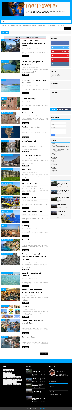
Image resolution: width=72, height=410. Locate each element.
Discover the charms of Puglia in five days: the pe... (61, 150)
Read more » (26, 56)
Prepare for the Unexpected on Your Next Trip (62, 213)
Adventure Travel (38, 25)
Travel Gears (8, 372)
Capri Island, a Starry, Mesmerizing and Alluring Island (33, 43)
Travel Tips (27, 25)
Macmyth (53, 78)
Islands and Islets (55, 74)
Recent (53, 109)
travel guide (8, 384)
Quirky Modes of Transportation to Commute (62, 183)
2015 (53, 166)
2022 (53, 156)
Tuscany (4, 98)
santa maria (5, 306)
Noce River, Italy (29, 197)
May (55, 145)
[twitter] (67, 361)
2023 (53, 154)
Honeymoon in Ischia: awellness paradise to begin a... (61, 147)
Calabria (25, 306)
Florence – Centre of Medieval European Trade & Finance (34, 256)
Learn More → (52, 378)
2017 (53, 163)
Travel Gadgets (8, 370)
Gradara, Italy (28, 113)
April (55, 151)
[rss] (69, 361)
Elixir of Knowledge (55, 75)
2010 (53, 173)
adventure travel (9, 374)
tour (19, 377)
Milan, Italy (27, 169)
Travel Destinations (14, 25)
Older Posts (44, 353)
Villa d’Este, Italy (29, 141)
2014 (53, 167)
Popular (60, 109)
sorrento (4, 336)
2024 (53, 153)
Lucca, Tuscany (29, 99)
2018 (53, 161)
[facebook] (65, 361)
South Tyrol (5, 61)
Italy (3, 40)
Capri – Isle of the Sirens (32, 212)
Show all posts (34, 37)
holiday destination (10, 377)
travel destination (15, 379)
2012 (53, 170)
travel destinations (7, 112)
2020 (53, 158)
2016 (53, 164)
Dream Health (54, 77)
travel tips (16, 384)
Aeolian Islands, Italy (31, 127)
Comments (67, 110)
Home (4, 25)
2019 (53, 160)
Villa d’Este (5, 140)
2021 (53, 157)
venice (3, 80)
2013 (53, 168)
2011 (53, 171)
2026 (53, 143)
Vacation (52, 386)
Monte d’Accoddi (29, 183)
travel (6, 379)
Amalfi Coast (27, 240)
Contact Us (61, 25)
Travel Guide (50, 25)
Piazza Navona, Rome (31, 155)
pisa (3, 320)
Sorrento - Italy (28, 337)
